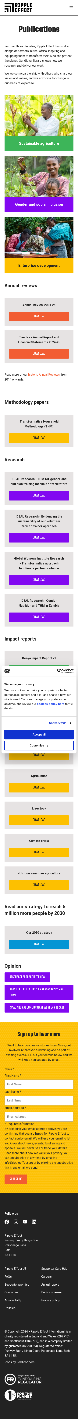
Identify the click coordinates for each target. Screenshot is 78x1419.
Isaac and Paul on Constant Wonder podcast (36, 1007)
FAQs (8, 1276)
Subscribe (15, 1179)
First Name (13, 1075)
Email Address (15, 1108)
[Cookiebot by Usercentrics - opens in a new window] (57, 671)
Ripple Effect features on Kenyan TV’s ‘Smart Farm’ (37, 992)
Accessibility (13, 1300)
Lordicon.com (25, 1362)
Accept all (39, 734)
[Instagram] (16, 1221)
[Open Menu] (71, 7)
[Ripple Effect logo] (18, 7)
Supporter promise (17, 1284)
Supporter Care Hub (54, 1268)
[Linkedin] (34, 1221)
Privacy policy (50, 1300)
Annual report (50, 1284)
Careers (46, 1276)
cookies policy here (50, 703)
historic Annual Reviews (44, 374)
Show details (57, 723)
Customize (37, 745)
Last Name (13, 1092)
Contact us (12, 1292)
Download (39, 316)
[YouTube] (25, 1221)
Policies (10, 1308)
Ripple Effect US (16, 1268)
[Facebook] (7, 1221)
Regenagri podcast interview (27, 977)
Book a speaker (51, 1292)
